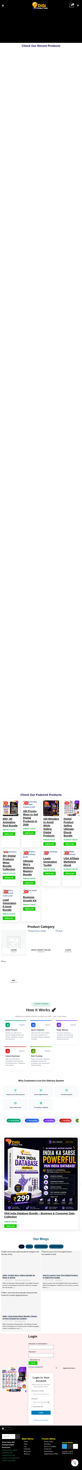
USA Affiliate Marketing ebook (71, 862)
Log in (33, 1363)
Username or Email (37, 1391)
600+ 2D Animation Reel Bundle (10, 822)
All (21, 1246)
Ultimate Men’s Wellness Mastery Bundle (28, 867)
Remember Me (38, 1406)
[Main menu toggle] (78, 5)
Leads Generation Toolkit (50, 862)
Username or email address (41, 1343)
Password (35, 1351)
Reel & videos (56, 1246)
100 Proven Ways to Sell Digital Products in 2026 (30, 818)
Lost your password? (35, 1367)
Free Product (41, 1246)
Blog (29, 1246)
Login (41, 1412)
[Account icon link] (3, 5)
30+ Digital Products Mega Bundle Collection (9, 862)
